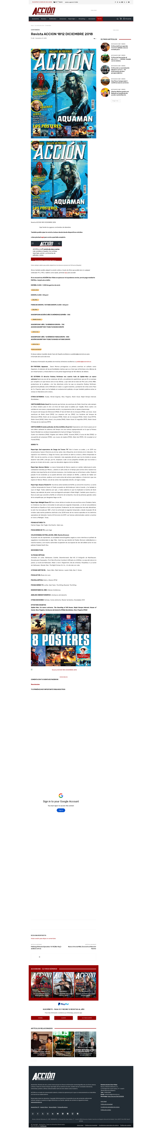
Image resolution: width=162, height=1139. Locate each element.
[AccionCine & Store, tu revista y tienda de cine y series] (43, 10)
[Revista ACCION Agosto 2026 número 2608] (41, 985)
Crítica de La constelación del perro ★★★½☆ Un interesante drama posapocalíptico (85, 1052)
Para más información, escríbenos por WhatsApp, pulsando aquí (63, 1012)
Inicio (32, 25)
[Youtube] (129, 2)
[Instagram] (117, 2)
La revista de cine (39, 25)
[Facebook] (115, 2)
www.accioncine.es (36, 1102)
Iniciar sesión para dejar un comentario (43, 938)
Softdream (43, 1126)
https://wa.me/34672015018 (116, 1096)
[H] (35, 957)
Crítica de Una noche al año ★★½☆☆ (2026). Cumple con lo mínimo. (63, 1053)
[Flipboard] (62, 1114)
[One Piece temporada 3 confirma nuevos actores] (105, 81)
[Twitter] (43, 1114)
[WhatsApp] (126, 2)
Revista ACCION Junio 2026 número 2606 (85, 994)
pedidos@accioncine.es (83, 361)
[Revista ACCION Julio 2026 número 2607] (63, 985)
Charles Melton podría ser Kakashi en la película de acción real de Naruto (120, 93)
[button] (117, 19)
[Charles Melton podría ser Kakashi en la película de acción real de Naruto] (105, 92)
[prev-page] (32, 1060)
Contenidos (48, 25)
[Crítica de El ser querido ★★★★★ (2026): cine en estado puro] (41, 1044)
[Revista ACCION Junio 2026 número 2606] (85, 985)
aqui (42, 237)
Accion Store (44, 1107)
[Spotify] (78, 1114)
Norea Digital (52, 1107)
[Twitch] (73, 1114)
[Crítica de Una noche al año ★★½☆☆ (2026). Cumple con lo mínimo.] (63, 1044)
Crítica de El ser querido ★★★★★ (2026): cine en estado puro (41, 1053)
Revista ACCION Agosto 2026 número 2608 (41, 994)
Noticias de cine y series (41, 1049)
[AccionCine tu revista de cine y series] (81, 1076)
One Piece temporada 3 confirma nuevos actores (120, 82)
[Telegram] (122, 2)
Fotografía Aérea (63, 1107)
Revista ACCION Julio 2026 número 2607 (63, 994)
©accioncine (35, 684)
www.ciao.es (64, 677)
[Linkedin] (120, 2)
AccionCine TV (35, 1107)
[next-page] (35, 1060)
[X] (124, 2)
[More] (80, 44)
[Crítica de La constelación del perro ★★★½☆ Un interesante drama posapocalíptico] (85, 1044)
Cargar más (115, 101)
